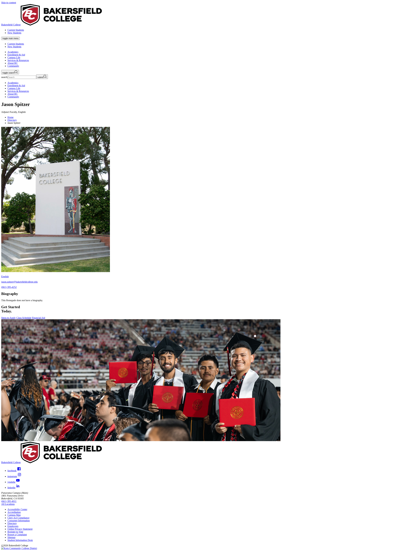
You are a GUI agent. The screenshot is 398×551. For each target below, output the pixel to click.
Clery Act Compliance (18, 517)
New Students (14, 32)
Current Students (15, 30)
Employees (12, 526)
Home (10, 117)
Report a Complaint (17, 534)
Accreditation (14, 512)
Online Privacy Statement (19, 529)
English (5, 276)
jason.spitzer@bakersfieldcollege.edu (19, 281)
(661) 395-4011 (8, 501)
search (4, 77)
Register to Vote (15, 531)
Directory (12, 120)
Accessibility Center (17, 509)
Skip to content (8, 2)
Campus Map (14, 515)
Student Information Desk (20, 540)
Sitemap (11, 537)
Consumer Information (18, 520)
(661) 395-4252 (9, 287)
